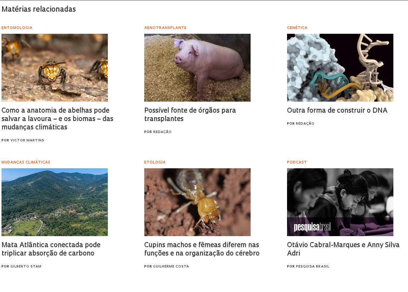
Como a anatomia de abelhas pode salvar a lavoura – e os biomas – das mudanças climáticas (57, 119)
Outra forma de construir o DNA (337, 111)
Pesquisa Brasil (312, 266)
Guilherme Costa (171, 266)
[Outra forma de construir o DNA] (340, 68)
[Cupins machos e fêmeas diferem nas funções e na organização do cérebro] (197, 202)
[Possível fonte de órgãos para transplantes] (197, 68)
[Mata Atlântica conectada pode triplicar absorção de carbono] (54, 202)
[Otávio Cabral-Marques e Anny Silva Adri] (340, 202)
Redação (162, 132)
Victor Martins (27, 140)
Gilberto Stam (26, 266)
